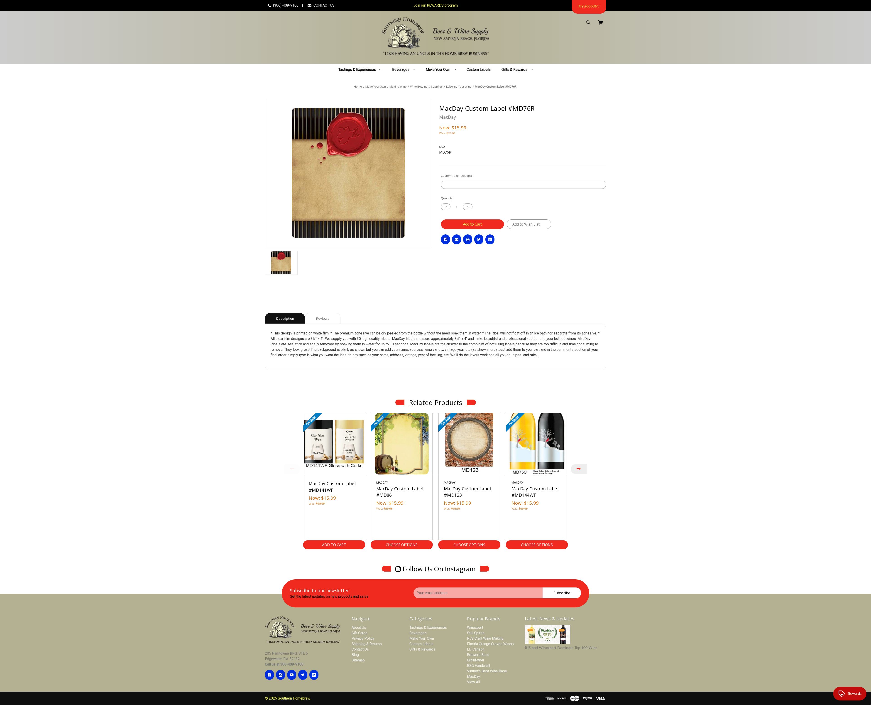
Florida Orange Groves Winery (490, 644)
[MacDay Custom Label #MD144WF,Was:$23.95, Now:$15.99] (537, 444)
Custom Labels (421, 644)
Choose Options (402, 544)
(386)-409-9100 (285, 5)
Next (579, 469)
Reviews (322, 318)
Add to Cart (334, 544)
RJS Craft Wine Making (485, 638)
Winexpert (475, 627)
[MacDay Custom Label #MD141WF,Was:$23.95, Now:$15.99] (334, 444)
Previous (292, 469)
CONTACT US (324, 5)
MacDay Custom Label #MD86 (399, 492)
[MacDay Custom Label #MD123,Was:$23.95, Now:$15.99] (469, 444)
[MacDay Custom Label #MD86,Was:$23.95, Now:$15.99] (402, 444)
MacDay (473, 676)
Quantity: (447, 198)
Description (285, 318)
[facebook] (269, 674)
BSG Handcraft (478, 665)
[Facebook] (445, 239)
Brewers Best (478, 655)
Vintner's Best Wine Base (487, 671)
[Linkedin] (490, 239)
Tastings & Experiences (428, 627)
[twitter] (303, 674)
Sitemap (358, 660)
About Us (359, 627)
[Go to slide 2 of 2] (455, 555)
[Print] (468, 239)
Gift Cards (359, 633)
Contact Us (360, 649)
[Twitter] (479, 239)
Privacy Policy (363, 638)
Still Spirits (475, 633)
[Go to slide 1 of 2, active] (448, 555)
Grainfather (475, 660)
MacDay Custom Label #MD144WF (534, 492)
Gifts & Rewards (422, 649)
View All (473, 682)
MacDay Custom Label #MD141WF (332, 486)
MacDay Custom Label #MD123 (467, 492)
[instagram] (280, 674)
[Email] (456, 239)
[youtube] (292, 674)
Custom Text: (456, 176)
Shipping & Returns (367, 644)
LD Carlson (475, 649)
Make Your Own (421, 638)
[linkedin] (314, 674)
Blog (355, 655)
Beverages (418, 633)
